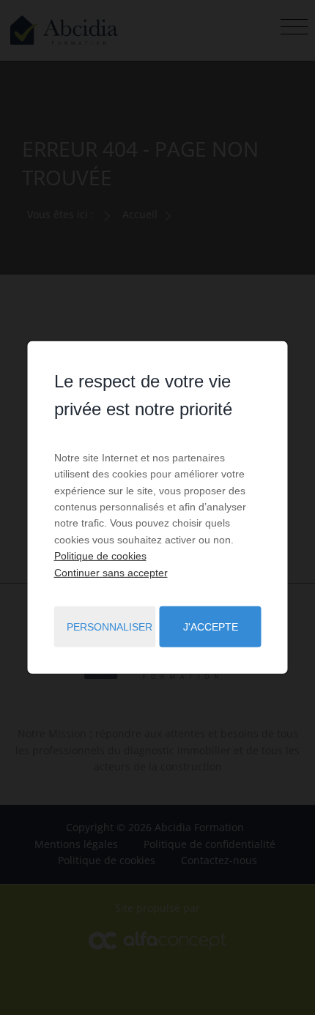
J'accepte (210, 627)
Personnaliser (109, 627)
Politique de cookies (100, 556)
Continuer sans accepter (111, 572)
